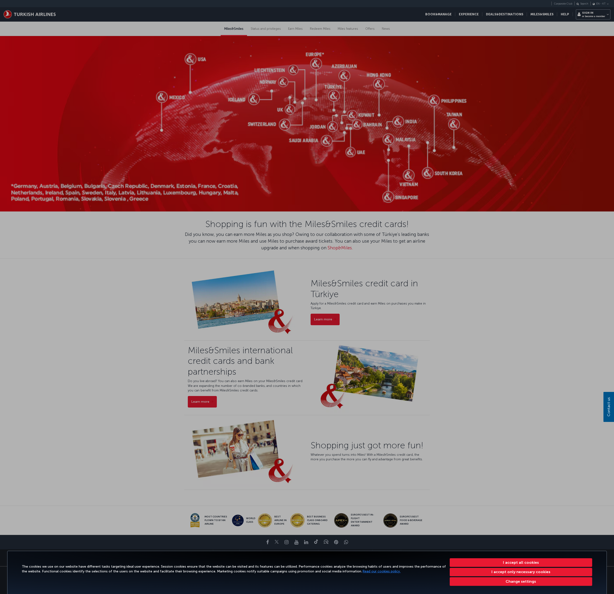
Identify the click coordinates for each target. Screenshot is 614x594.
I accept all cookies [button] (521, 562)
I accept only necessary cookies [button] (520, 572)
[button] (521, 581)
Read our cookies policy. (382, 571)
